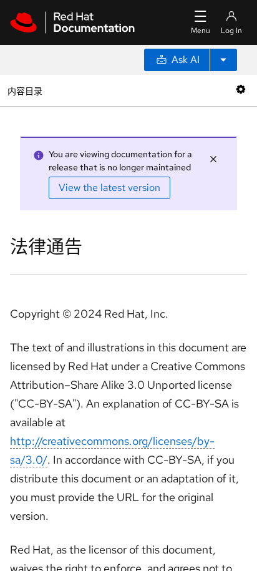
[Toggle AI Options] (223, 60)
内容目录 (24, 90)
